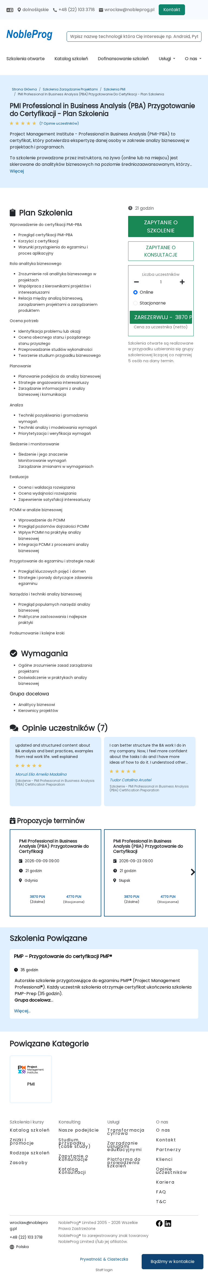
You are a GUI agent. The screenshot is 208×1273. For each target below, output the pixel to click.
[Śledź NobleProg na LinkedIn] (168, 1223)
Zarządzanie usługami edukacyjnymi (124, 1146)
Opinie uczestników (171, 1170)
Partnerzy (168, 1149)
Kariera (165, 1182)
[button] (191, 872)
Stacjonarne (153, 303)
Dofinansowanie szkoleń (123, 59)
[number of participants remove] (138, 282)
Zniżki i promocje (22, 1141)
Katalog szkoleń (71, 59)
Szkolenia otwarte (25, 59)
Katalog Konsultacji (72, 1170)
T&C (161, 1202)
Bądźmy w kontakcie (172, 1261)
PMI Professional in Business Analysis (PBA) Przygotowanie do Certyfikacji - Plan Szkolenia (91, 94)
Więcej (17, 171)
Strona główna (24, 89)
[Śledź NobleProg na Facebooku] (159, 1223)
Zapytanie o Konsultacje (73, 1158)
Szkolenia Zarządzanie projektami (70, 89)
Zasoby (19, 1162)
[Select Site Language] (9, 10)
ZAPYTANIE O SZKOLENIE (161, 226)
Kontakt (171, 10)
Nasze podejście (78, 1130)
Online (146, 292)
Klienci (164, 1159)
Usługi (165, 59)
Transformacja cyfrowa (126, 1131)
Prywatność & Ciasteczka (104, 1259)
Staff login (104, 1270)
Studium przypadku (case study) (74, 1143)
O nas (191, 59)
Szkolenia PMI (114, 89)
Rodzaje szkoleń (30, 1153)
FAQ (161, 1192)
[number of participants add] (184, 282)
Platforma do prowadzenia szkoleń (124, 1162)
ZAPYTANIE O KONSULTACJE (160, 251)
